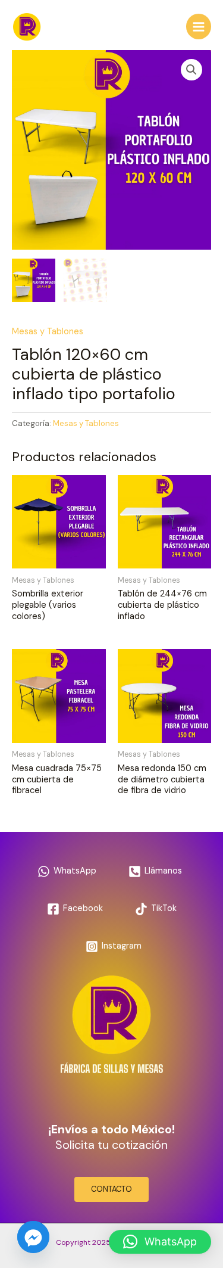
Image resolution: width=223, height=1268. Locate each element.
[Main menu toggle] (198, 26)
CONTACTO (111, 1189)
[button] (191, 69)
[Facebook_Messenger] (33, 1237)
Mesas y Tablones (47, 331)
